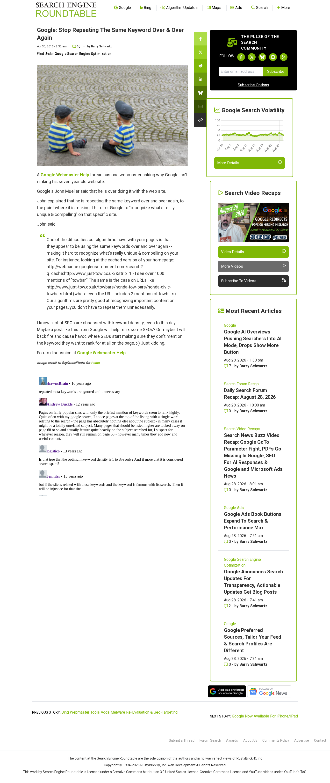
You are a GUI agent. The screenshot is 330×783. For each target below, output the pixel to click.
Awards (232, 740)
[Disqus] (112, 435)
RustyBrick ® (150, 765)
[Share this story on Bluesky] (200, 93)
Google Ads (234, 507)
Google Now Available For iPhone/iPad (265, 716)
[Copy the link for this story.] (200, 120)
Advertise (301, 740)
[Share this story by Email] (200, 106)
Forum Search (210, 740)
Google (230, 325)
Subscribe (275, 71)
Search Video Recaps (242, 429)
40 (78, 46)
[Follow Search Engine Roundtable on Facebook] (241, 57)
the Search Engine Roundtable (114, 758)
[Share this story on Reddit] (200, 66)
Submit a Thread (181, 740)
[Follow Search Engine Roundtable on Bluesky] (262, 57)
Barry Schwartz (101, 46)
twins (95, 363)
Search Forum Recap (241, 384)
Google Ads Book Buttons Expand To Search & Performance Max (252, 521)
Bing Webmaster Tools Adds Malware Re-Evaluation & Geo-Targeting (119, 712)
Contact (320, 740)
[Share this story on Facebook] (200, 38)
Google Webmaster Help (65, 174)
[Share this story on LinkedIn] (200, 79)
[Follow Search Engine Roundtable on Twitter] (252, 57)
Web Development (181, 765)
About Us (250, 740)
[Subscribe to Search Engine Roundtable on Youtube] (273, 57)
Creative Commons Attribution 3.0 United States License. (156, 772)
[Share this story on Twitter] (200, 52)
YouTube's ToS (295, 772)
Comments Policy (275, 740)
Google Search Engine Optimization (83, 54)
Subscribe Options (253, 85)
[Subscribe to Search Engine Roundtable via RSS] (283, 57)
